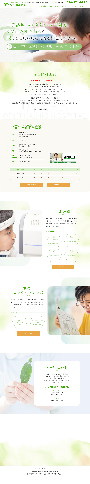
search (86, 6)
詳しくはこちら (63, 266)
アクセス (82, 6)
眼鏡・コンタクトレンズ (63, 6)
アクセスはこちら (58, 184)
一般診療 (51, 6)
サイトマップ (51, 468)
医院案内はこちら (31, 184)
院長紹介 (75, 6)
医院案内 (44, 6)
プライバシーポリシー (40, 468)
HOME (37, 6)
